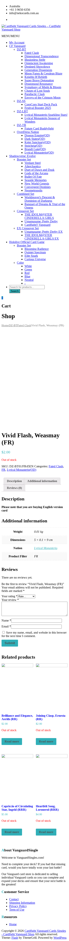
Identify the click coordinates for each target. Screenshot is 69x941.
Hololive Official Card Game (26, 242)
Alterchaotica (33, 166)
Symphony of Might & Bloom (43, 87)
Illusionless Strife (35, 59)
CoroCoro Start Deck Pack (41, 104)
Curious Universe (35, 259)
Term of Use (16, 909)
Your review (10, 599)
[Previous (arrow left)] (6, 470)
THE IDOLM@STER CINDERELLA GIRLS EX (42, 236)
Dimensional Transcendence (42, 56)
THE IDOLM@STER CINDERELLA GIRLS (39, 216)
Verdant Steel (33, 163)
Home (5, 325)
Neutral (29, 279)
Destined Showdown (37, 66)
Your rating (9, 596)
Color (20, 262)
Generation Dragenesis (38, 70)
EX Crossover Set (28, 228)
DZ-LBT (22, 111)
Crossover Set (25, 211)
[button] (11, 36)
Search (15, 291)
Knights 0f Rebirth (36, 77)
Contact (14, 899)
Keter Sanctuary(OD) (38, 142)
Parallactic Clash (35, 94)
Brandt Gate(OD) (35, 149)
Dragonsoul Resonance (39, 83)
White (28, 266)
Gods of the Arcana (36, 173)
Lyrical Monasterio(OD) (39, 152)
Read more (12, 741)
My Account (16, 42)
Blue (27, 276)
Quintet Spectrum (35, 252)
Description (14, 481)
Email (6, 626)
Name (6, 620)
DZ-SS (21, 101)
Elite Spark (31, 255)
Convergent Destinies (38, 187)
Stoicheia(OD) (33, 145)
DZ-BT (21, 49)
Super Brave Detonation (39, 80)
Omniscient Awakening (39, 63)
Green (28, 269)
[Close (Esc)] (65, 4)
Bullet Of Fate (33, 176)
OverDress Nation (28, 132)
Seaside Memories (36, 180)
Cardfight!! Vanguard (37, 224)
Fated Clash (32, 52)
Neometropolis (33, 190)
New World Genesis (37, 183)
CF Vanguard (17, 46)
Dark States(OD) (35, 138)
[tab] (14, 481)
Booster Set (24, 159)
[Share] (56, 4)
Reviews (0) (14, 488)
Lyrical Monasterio (45, 548)
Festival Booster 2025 (38, 107)
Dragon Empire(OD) (37, 135)
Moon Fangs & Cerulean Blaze (43, 73)
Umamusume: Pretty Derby (41, 221)
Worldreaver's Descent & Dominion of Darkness (40, 199)
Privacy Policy (18, 906)
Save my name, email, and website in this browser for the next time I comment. (34, 634)
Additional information (42, 481)
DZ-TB (21, 125)
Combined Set (25, 193)
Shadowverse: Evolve (22, 156)
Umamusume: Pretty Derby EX (44, 231)
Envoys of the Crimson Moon (43, 97)
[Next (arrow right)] (62, 470)
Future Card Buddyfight (39, 128)
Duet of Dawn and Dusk (39, 169)
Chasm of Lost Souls (37, 90)
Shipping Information (22, 902)
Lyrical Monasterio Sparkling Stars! (46, 114)
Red (27, 273)
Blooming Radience (37, 248)
